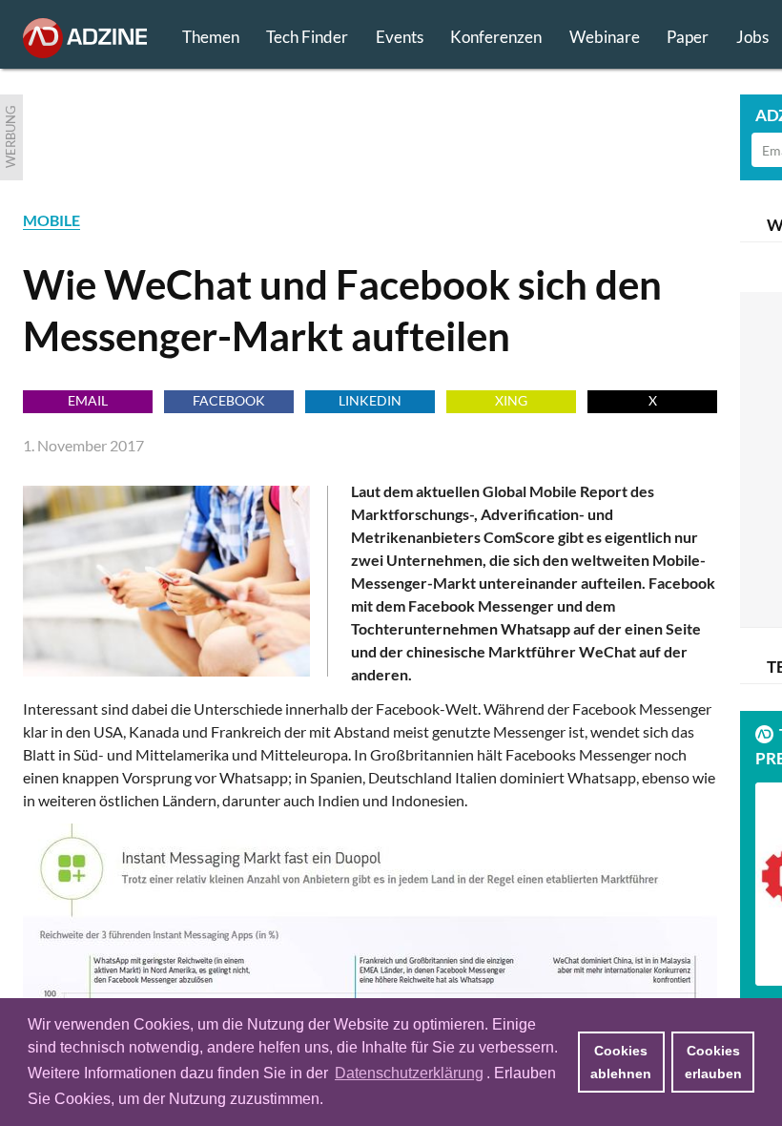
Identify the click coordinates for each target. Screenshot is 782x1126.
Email (88, 400)
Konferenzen (496, 37)
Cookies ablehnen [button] (620, 1062)
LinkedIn (370, 400)
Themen (210, 37)
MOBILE (51, 220)
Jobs (752, 37)
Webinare (604, 37)
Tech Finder (307, 37)
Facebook (229, 400)
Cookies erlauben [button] (713, 1062)
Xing (511, 400)
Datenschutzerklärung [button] (409, 1073)
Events (399, 37)
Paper (688, 37)
